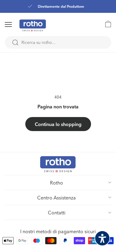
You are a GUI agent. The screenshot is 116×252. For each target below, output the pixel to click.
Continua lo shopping (58, 124)
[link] (105, 23)
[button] (16, 24)
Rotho (56, 182)
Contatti (56, 212)
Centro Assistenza (56, 197)
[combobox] (58, 42)
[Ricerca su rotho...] (15, 42)
